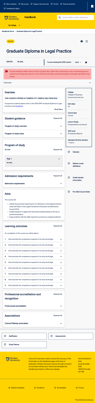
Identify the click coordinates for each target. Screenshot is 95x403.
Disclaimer (40, 388)
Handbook (19, 106)
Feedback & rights (12, 8)
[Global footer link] (13, 359)
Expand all (58, 118)
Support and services (41, 4)
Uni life (55, 4)
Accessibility (61, 388)
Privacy (81, 388)
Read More (58, 109)
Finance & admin (69, 4)
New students (11, 4)
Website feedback (17, 388)
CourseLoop (88, 400)
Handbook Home (8, 31)
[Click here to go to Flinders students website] (12, 18)
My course (25, 4)
